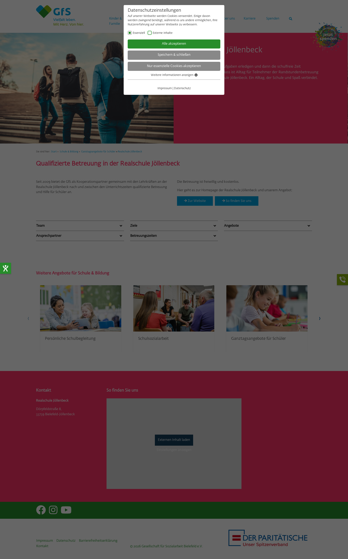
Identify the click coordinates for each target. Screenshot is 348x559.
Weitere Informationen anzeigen (172, 75)
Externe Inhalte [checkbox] (163, 33)
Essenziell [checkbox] (139, 33)
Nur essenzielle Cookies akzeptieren (174, 66)
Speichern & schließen (174, 55)
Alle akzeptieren (174, 43)
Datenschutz (182, 88)
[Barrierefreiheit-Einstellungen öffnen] (5, 268)
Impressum (164, 88)
